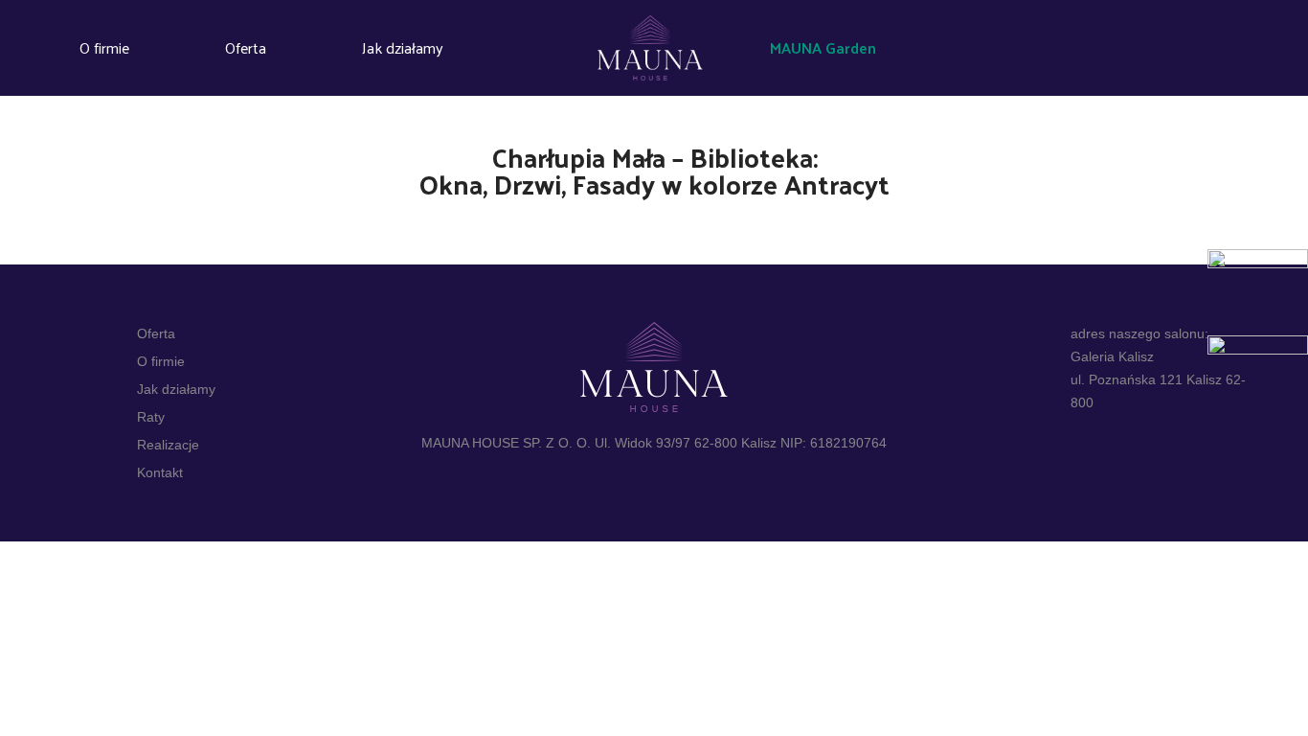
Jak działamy (402, 48)
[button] (831, 48)
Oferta (245, 48)
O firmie (104, 48)
